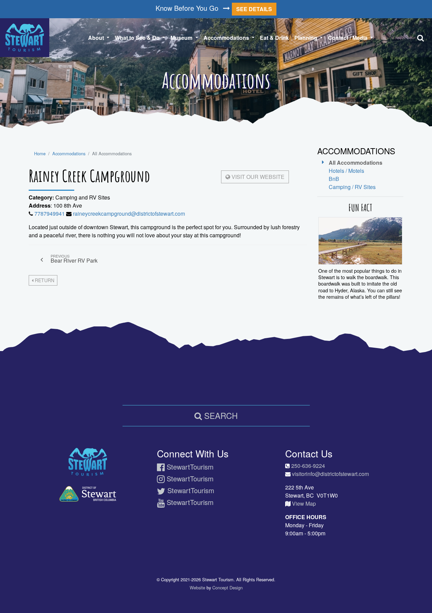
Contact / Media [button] (348, 38)
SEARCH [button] (220, 415)
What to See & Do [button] (138, 38)
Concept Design (227, 587)
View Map (304, 503)
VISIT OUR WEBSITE (257, 177)
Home (40, 153)
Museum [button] (182, 38)
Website (197, 587)
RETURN (43, 280)
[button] (422, 38)
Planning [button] (306, 38)
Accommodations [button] (230, 37)
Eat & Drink (274, 38)
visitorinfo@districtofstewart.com (330, 474)
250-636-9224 (308, 466)
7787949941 (49, 213)
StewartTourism (189, 467)
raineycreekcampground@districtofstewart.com (129, 213)
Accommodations (68, 153)
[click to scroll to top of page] (422, 596)
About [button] (96, 38)
